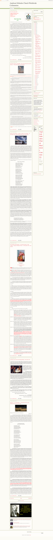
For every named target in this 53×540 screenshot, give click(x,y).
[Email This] (18, 59)
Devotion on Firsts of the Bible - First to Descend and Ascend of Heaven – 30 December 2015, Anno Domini (20, 64)
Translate (39, 116)
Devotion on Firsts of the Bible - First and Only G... (38, 70)
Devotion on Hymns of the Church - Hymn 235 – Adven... (38, 63)
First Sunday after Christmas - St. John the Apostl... (37, 42)
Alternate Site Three (36, 124)
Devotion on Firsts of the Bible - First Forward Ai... (38, 51)
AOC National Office (37, 17)
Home (21, 498)
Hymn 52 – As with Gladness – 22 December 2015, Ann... (38, 46)
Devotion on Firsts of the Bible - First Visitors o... (38, 71)
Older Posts (29, 498)
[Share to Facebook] (20, 59)
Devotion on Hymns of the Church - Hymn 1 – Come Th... (38, 53)
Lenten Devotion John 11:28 (37, 92)
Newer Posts (12, 498)
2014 (35, 86)
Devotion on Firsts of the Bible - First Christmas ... (38, 49)
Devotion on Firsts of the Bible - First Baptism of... (38, 57)
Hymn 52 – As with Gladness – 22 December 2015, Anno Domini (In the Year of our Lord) (19, 403)
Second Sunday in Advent (38, 64)
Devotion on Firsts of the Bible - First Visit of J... (38, 60)
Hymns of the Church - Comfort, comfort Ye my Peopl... (38, 39)
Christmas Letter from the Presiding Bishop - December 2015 (20, 359)
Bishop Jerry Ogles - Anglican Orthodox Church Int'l (38, 19)
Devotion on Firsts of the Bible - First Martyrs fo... (38, 67)
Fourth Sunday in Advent (38, 47)
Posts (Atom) (22, 500)
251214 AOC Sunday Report (16, 522)
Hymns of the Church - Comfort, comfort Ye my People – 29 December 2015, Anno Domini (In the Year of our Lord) (20, 134)
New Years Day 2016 (13, 11)
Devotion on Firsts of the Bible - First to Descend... (38, 37)
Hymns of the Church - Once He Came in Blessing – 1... (37, 73)
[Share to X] (19, 59)
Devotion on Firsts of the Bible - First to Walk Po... (38, 59)
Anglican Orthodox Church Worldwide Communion (41, 144)
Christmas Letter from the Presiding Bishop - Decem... (38, 44)
